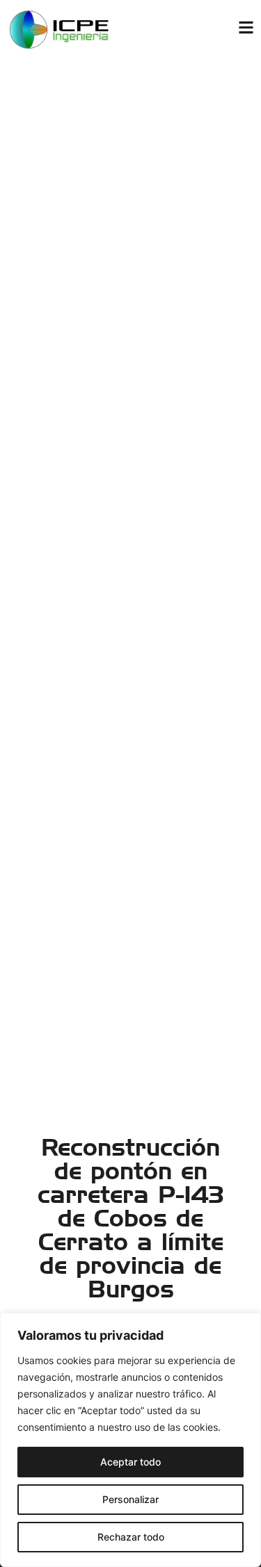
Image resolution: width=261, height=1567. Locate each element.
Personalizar (130, 1499)
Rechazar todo (130, 1537)
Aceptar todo (130, 1462)
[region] (130, 1440)
